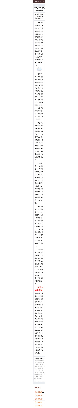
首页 (41, 1)
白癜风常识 (37, 3)
